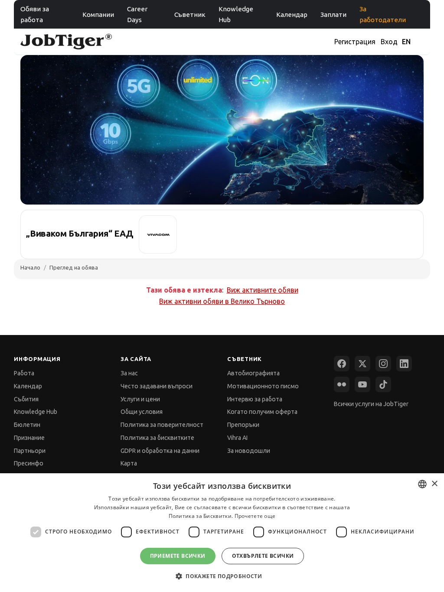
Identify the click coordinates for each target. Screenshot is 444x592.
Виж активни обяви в (222, 301)
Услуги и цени (140, 399)
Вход (389, 42)
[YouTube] (362, 384)
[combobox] (422, 484)
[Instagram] (383, 363)
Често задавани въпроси (157, 386)
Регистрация (354, 42)
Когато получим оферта (262, 411)
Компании (98, 14)
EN (406, 42)
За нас (129, 373)
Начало (30, 267)
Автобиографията (253, 373)
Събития (26, 399)
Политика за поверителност (162, 424)
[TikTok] (383, 384)
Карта (129, 463)
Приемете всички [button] (178, 555)
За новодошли (248, 450)
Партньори (30, 450)
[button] (222, 576)
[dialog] (222, 532)
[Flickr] (341, 384)
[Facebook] (341, 363)
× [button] (434, 484)
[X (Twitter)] (362, 363)
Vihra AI (237, 437)
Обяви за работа (34, 14)
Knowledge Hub (236, 14)
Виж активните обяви (262, 290)
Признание (29, 437)
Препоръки (243, 424)
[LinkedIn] (404, 363)
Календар (291, 14)
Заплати (333, 14)
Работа (24, 373)
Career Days (137, 14)
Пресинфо (28, 463)
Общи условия (142, 411)
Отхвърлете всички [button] (263, 555)
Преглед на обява (73, 267)
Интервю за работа (254, 399)
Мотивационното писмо (263, 386)
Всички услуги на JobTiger (371, 403)
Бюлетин (27, 424)
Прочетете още (255, 516)
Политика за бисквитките (157, 437)
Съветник (190, 14)
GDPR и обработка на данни (160, 450)
